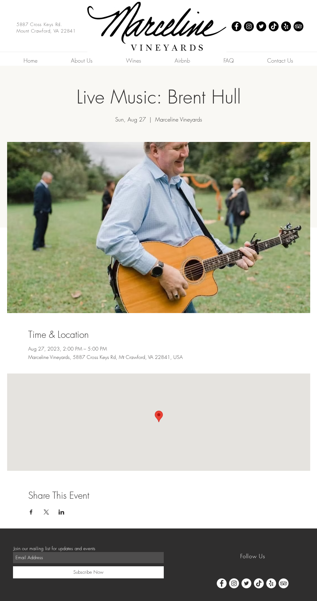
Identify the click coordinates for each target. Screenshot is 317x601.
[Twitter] (261, 26)
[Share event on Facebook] (31, 512)
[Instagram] (249, 26)
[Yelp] (286, 26)
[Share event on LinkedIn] (61, 512)
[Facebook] (236, 26)
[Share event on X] (46, 512)
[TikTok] (274, 26)
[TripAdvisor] (298, 26)
